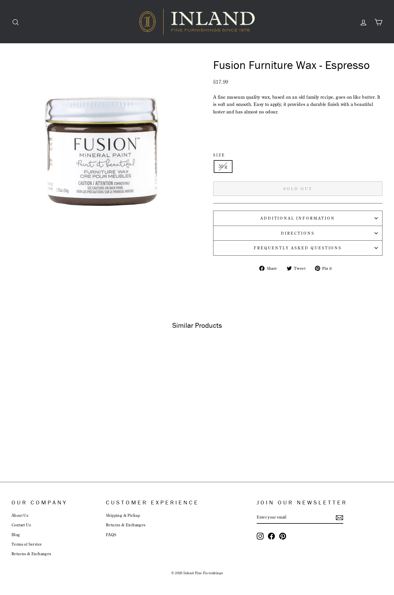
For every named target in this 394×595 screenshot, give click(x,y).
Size (219, 155)
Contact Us (21, 524)
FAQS (111, 534)
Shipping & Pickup (123, 515)
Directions (297, 233)
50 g (223, 166)
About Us (20, 515)
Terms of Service (27, 544)
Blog (16, 534)
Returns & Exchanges (31, 553)
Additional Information (297, 218)
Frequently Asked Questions (298, 248)
